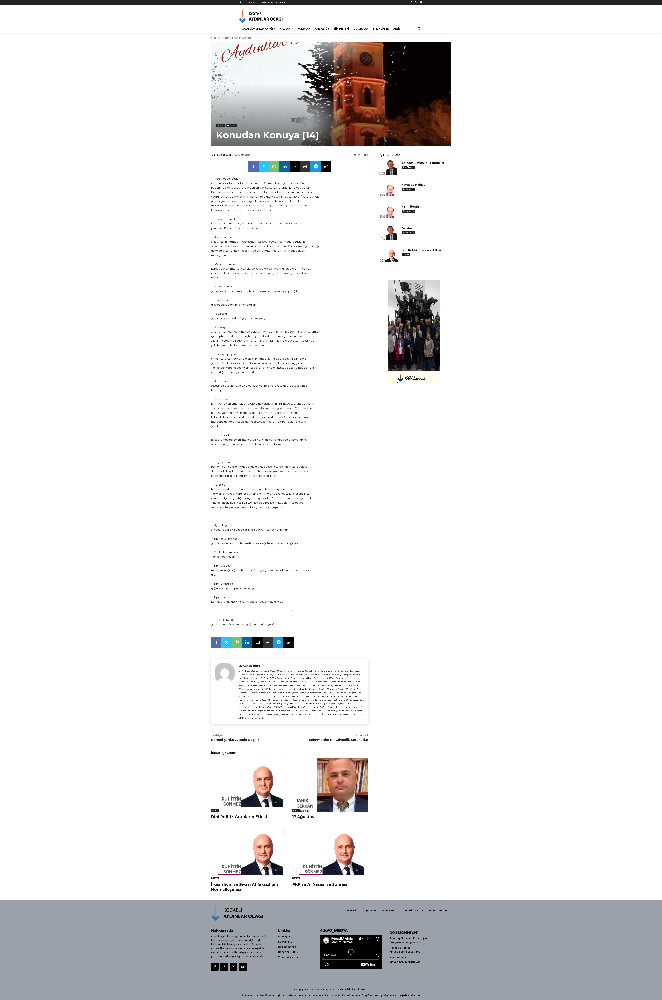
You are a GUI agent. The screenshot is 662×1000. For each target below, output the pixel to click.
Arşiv (226, 37)
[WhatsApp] (274, 166)
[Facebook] (407, 2)
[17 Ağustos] (330, 785)
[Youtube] (421, 2)
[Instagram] (412, 2)
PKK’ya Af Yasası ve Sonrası (319, 884)
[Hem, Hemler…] (388, 212)
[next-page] (384, 269)
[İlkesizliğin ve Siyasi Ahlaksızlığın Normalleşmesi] (249, 852)
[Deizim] (388, 234)
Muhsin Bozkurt (221, 155)
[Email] (295, 166)
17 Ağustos (303, 816)
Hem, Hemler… (412, 206)
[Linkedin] (284, 166)
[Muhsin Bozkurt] (225, 691)
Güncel (231, 125)
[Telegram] (315, 166)
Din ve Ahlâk (408, 189)
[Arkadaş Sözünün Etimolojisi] (388, 168)
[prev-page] (379, 269)
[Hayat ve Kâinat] (388, 190)
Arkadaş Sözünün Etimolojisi (423, 163)
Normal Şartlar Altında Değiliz (235, 740)
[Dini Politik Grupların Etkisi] (249, 785)
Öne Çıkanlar (408, 167)
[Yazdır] (305, 166)
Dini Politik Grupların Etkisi (239, 816)
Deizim (407, 228)
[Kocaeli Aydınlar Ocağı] (266, 16)
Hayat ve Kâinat (413, 184)
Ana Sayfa (215, 37)
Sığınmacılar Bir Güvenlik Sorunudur (338, 740)
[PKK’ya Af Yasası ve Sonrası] (330, 852)
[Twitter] (416, 2)
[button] (419, 29)
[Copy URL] (326, 166)
